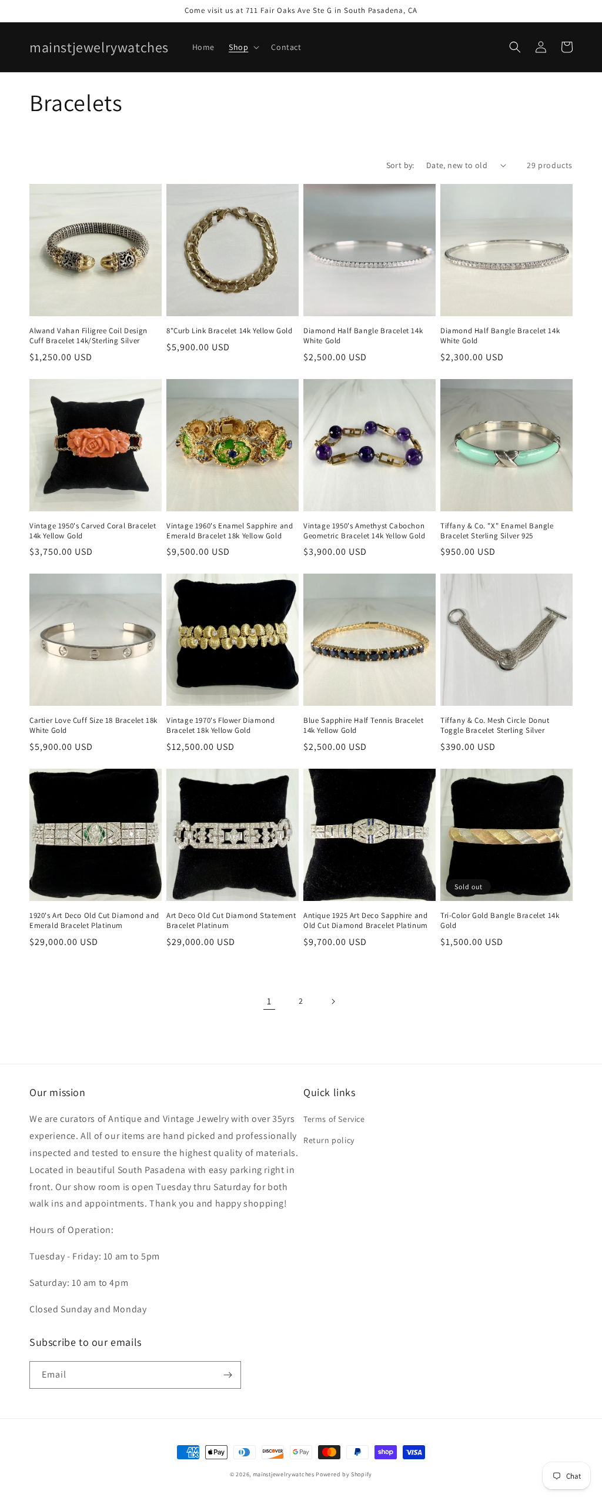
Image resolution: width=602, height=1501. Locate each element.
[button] (243, 47)
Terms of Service (334, 1119)
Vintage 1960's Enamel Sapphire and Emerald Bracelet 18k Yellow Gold (229, 531)
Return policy (328, 1140)
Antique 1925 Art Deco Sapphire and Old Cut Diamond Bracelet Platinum (365, 920)
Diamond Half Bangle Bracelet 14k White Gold (363, 336)
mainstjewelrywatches (284, 1474)
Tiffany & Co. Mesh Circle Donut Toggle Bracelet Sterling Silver (495, 725)
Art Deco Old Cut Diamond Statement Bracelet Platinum (231, 920)
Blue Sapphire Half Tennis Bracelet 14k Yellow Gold (363, 725)
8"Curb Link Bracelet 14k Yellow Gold (229, 331)
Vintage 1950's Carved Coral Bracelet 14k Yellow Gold (92, 531)
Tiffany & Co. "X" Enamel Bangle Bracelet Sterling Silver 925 (497, 531)
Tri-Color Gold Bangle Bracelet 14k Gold (499, 920)
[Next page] (333, 1001)
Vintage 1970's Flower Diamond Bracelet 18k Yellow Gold (220, 725)
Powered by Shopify (344, 1474)
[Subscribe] (227, 1375)
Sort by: (400, 165)
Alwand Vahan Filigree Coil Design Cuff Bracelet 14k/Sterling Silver (88, 336)
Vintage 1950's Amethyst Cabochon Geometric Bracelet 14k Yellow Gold (364, 531)
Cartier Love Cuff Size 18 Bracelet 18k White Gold (93, 725)
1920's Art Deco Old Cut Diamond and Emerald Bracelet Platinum (94, 920)
